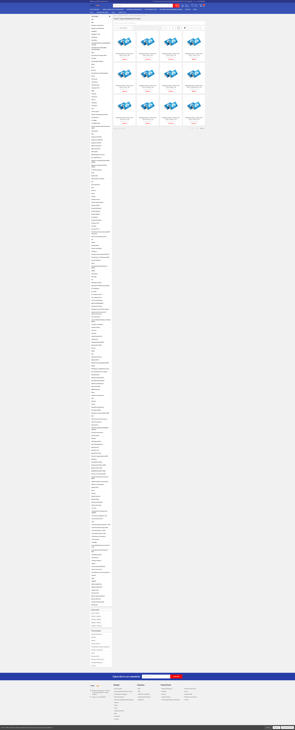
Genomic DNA (94, 245)
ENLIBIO (93, 637)
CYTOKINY (94, 120)
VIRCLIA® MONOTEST (96, 587)
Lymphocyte (94, 339)
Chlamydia (94, 102)
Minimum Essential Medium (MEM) (100, 363)
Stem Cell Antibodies (97, 502)
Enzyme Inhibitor (95, 214)
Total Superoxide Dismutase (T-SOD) (99, 550)
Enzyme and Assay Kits (97, 202)
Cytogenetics (95, 117)
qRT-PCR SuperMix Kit (97, 444)
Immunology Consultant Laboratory (100, 646)
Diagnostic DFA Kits (96, 137)
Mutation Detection (151, 9)
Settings (268, 727)
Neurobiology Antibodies (97, 380)
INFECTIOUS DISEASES (97, 303)
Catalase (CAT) (95, 88)
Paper (93, 392)
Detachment (94, 131)
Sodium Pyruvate (95, 496)
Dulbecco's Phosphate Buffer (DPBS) (99, 166)
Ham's (92, 263)
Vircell (92, 653)
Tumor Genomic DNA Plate (98, 566)
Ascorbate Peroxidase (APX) (99, 55)
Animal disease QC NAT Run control (113, 9)
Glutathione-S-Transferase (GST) (100, 257)
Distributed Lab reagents (134, 9)
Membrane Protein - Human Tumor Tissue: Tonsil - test (171, 54)
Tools (92, 521)
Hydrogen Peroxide (96, 282)
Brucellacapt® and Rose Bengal (99, 73)
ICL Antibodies (95, 288)
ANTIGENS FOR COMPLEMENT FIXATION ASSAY (99, 48)
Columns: (165, 28)
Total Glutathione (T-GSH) (98, 530)
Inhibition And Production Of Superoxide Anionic (98, 313)
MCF (92, 354)
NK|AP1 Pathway (95, 389)
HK (92, 279)
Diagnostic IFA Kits (96, 142)
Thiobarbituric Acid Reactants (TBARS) (99, 511)
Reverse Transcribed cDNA (98, 474)
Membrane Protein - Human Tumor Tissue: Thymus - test (194, 54)
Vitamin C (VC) (95, 590)
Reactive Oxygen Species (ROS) (99, 456)
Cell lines (93, 93)
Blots (92, 67)
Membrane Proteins (96, 357)
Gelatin (93, 242)
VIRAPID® (93, 581)
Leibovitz (93, 333)
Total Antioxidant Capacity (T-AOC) (100, 524)
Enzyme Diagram (95, 211)
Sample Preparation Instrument (99, 481)
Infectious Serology (96, 306)
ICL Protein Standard (97, 300)
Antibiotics (94, 37)
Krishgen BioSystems (96, 662)
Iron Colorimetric (95, 316)
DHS (92, 134)
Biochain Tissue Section (97, 659)
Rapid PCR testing (96, 453)
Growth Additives (96, 260)
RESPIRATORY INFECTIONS (98, 471)
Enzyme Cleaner (95, 205)
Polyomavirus (94, 425)
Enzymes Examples (96, 220)
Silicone (93, 493)
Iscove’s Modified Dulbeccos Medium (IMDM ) (101, 320)
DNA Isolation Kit (95, 148)
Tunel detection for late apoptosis (100, 572)
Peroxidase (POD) (96, 410)
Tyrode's (93, 575)
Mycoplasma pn (95, 374)
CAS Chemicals (95, 85)
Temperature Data (96, 505)
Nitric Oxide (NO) (95, 386)
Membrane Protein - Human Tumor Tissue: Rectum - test (147, 118)
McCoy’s (93, 348)
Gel (92, 239)
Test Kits (93, 508)
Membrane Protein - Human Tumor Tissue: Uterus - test (124, 54)
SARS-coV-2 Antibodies (97, 484)
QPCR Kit (93, 438)
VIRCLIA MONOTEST (96, 584)
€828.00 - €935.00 (96, 622)
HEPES (93, 270)
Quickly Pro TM (95, 450)
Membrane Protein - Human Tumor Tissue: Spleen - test (171, 86)
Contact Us (122, 12)
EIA (92, 181)
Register (187, 6)
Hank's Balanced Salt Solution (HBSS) (99, 267)
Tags (91, 12)
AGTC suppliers (94, 9)
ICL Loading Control (96, 297)
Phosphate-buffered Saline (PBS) (100, 413)
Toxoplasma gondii (96, 554)
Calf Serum (94, 79)
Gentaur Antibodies (96, 248)
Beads (93, 64)
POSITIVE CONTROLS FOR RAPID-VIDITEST (100, 428)
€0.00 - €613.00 (95, 613)
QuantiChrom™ (95, 447)
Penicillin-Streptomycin (97, 407)
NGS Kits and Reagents (97, 383)
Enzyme (93, 196)
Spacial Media (95, 499)
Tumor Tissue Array (96, 569)
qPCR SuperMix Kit (96, 441)
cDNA (92, 91)
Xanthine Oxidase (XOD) (97, 602)
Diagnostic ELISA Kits (97, 139)
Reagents (94, 459)
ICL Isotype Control (96, 294)
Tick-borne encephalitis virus (99, 515)
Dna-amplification (96, 157)
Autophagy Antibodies (97, 61)
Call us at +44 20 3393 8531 (99, 697)
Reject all (276, 727)
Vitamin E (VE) (95, 593)
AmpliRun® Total (95, 34)
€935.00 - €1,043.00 (96, 625)
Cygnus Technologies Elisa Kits (99, 114)
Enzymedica (94, 217)
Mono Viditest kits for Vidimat (99, 371)
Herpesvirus (94, 273)
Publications (94, 604)
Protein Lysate (95, 435)
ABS (92, 22)
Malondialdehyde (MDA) (97, 342)
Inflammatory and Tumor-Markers (100, 309)
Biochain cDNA (95, 656)
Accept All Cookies (287, 727)
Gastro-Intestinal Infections (99, 236)
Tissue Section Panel (97, 518)
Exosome (93, 226)
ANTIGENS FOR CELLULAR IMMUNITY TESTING (100, 43)
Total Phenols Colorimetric (98, 536)
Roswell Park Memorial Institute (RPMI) (99, 477)
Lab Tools (93, 330)
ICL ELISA (93, 291)
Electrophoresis (95, 184)
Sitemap (116, 719)
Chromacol (94, 105)
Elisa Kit (93, 190)
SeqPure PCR (94, 487)
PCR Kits (93, 401)
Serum (93, 490)
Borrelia (93, 70)
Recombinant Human (96, 462)
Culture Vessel (95, 111)
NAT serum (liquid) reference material (171, 9)
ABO (92, 19)
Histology (93, 276)
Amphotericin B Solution (97, 28)
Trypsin (93, 563)
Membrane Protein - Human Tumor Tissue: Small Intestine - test (194, 86)
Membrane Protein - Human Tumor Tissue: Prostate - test (171, 118)
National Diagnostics (96, 634)
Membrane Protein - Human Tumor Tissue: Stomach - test (147, 86)
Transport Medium (96, 560)
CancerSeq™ (94, 82)
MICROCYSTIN (95, 360)
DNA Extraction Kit (96, 145)
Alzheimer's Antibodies (97, 25)
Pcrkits (93, 404)
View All (93, 665)
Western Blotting (95, 599)
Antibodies (94, 40)
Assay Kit (93, 58)
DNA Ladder (94, 151)
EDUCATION (94, 175)
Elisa (92, 187)
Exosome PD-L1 (95, 229)
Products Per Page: (194, 28)
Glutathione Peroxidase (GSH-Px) (100, 254)
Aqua (92, 52)
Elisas (93, 193)
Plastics (187, 9)
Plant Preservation (96, 422)
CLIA (92, 108)
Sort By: (116, 28)
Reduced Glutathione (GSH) (98, 465)
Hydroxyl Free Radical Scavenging (100, 285)
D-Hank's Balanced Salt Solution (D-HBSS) (100, 127)
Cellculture (94, 96)
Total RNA (94, 542)
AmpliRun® (94, 31)
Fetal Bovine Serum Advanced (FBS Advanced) (100, 232)
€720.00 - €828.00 (96, 619)
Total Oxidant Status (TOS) (98, 533)
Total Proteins (95, 539)
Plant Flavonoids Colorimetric (99, 419)
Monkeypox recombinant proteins (100, 368)
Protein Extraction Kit (97, 432)
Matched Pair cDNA (96, 345)
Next (201, 128)
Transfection (94, 557)
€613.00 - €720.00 (96, 616)
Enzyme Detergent (96, 208)
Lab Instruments (95, 327)
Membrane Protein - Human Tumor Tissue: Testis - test (124, 86)
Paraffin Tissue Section (97, 395)
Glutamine (94, 251)
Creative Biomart (95, 643)
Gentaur (93, 640)
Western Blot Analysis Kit (98, 596)
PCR (92, 398)
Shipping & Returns (102, 12)
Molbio (93, 365)
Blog (113, 12)
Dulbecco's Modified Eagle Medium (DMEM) (100, 161)
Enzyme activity (95, 199)
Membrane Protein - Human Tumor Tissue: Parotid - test (194, 118)
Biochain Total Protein (97, 650)
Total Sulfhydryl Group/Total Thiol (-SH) (100, 546)
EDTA (92, 172)
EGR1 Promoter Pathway (97, 178)
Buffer (93, 76)
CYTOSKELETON (95, 123)
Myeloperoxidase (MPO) (97, 377)
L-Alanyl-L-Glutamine (97, 324)
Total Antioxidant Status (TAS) (99, 527)
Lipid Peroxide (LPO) (96, 336)
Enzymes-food (95, 223)
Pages (195, 9)
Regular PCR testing (96, 468)
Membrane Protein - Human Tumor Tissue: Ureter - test (147, 54)
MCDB (92, 351)
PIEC (92, 416)
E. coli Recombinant (96, 170)
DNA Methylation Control (98, 154)
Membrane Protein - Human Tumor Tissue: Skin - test (124, 118)
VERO (92, 578)
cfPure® (93, 99)
